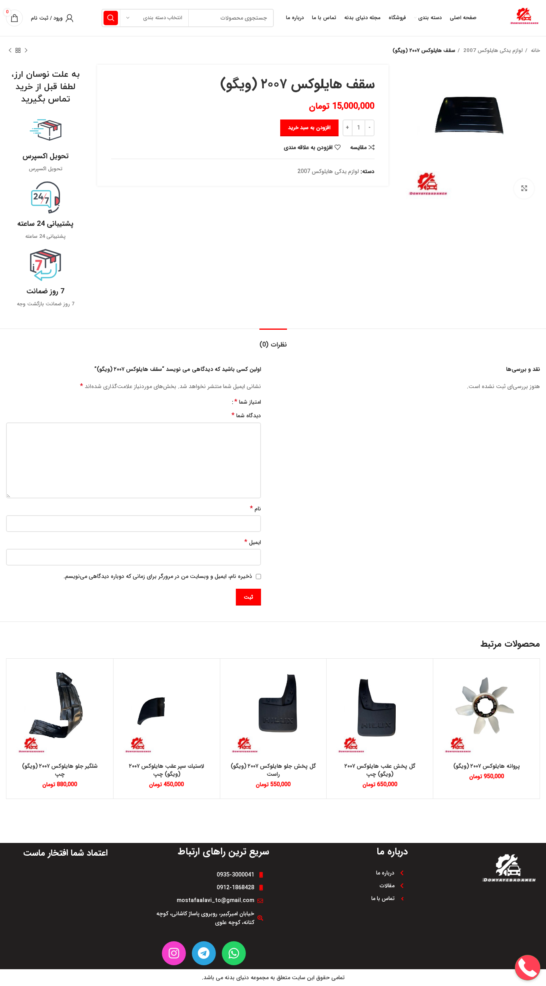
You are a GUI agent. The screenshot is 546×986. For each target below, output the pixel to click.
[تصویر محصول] (273, 712)
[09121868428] (527, 942)
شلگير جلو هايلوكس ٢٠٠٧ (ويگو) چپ (60, 770)
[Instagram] (174, 953)
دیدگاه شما (246, 415)
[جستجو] (111, 18)
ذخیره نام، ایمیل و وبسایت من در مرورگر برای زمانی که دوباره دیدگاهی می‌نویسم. (158, 576)
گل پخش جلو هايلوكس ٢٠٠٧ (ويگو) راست (273, 770)
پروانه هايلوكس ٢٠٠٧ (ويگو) (486, 766)
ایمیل (252, 542)
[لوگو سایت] (524, 17)
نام (255, 508)
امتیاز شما (247, 402)
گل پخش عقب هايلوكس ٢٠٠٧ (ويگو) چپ (380, 770)
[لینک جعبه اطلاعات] (45, 143)
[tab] (273, 341)
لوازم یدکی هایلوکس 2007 (492, 50)
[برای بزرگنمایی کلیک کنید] (524, 189)
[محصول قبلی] (26, 51)
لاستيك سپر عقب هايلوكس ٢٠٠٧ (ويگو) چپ (166, 770)
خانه (534, 50)
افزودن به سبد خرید (309, 127)
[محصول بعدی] (10, 51)
